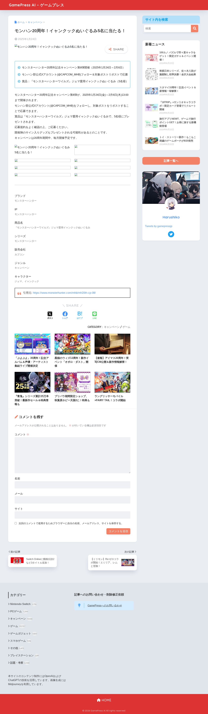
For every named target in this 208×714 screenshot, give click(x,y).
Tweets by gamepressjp (158, 226)
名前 (17, 478)
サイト (19, 508)
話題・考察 (19, 662)
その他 (17, 648)
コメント (22, 434)
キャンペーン (112, 326)
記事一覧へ (171, 160)
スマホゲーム (20, 640)
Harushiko (171, 217)
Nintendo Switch (23, 604)
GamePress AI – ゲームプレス (36, 5)
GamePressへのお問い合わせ (105, 605)
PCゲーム (19, 611)
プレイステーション (24, 655)
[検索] (194, 28)
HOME (106, 700)
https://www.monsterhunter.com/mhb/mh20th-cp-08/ (64, 292)
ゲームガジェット (23, 633)
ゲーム (126, 326)
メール (19, 493)
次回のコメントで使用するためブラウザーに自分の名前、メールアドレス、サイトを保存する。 (71, 523)
